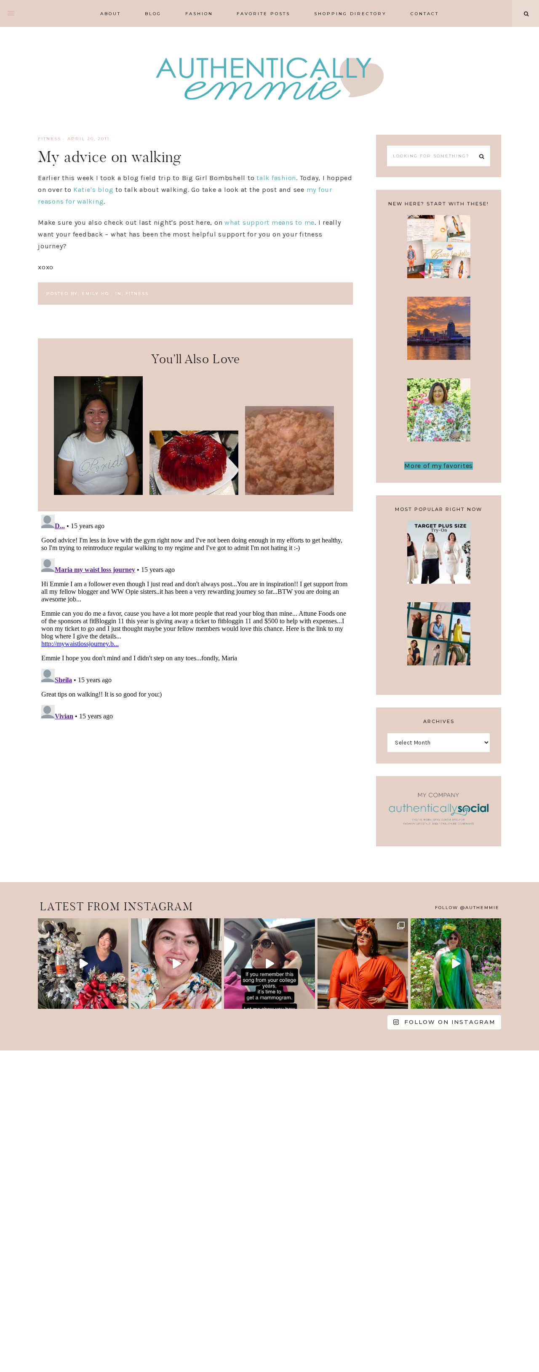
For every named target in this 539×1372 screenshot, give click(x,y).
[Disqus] (195, 616)
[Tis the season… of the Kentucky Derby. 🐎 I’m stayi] (456, 963)
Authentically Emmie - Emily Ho (269, 80)
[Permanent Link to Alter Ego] (98, 493)
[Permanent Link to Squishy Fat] (193, 493)
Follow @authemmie (467, 907)
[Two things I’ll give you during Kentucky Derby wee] (363, 963)
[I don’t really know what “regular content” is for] (176, 963)
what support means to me (269, 222)
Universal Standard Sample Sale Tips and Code (439, 648)
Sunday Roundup (289, 433)
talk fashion (276, 178)
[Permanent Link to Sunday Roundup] (289, 493)
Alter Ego (98, 408)
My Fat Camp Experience (438, 252)
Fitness (49, 138)
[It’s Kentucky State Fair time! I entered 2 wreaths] (83, 963)
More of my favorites (438, 466)
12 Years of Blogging (439, 415)
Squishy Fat (194, 454)
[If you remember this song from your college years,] (269, 963)
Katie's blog (93, 190)
